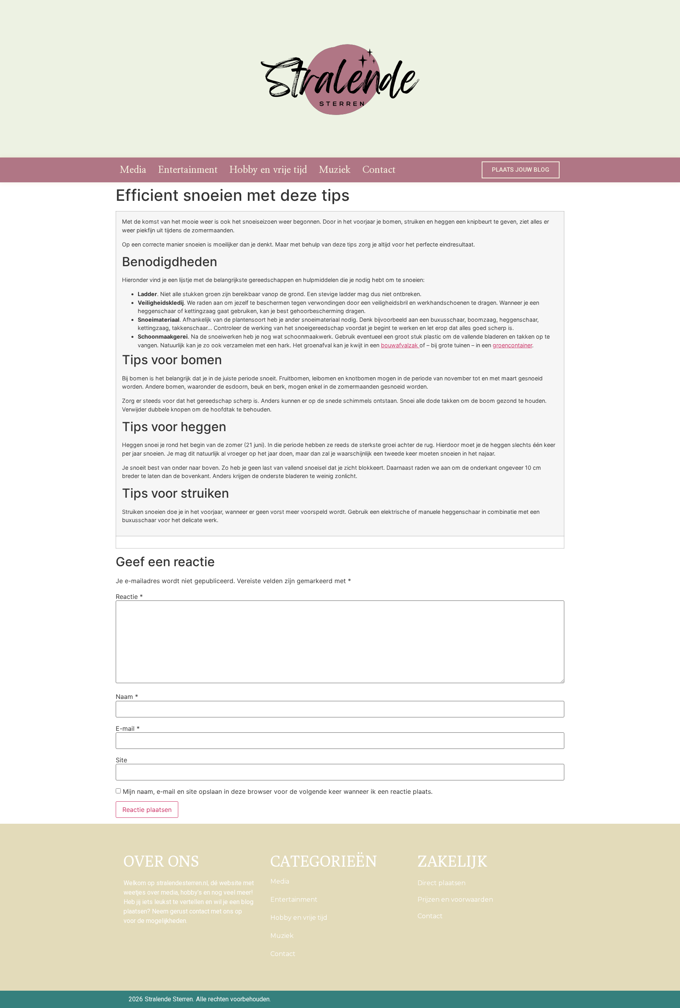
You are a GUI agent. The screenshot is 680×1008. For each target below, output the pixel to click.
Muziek (335, 170)
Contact (378, 170)
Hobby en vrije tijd (268, 170)
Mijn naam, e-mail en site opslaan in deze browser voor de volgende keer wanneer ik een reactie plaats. (277, 791)
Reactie (129, 596)
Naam (127, 696)
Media (133, 170)
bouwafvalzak (400, 345)
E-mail (128, 728)
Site (121, 760)
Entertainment (188, 170)
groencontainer (512, 345)
